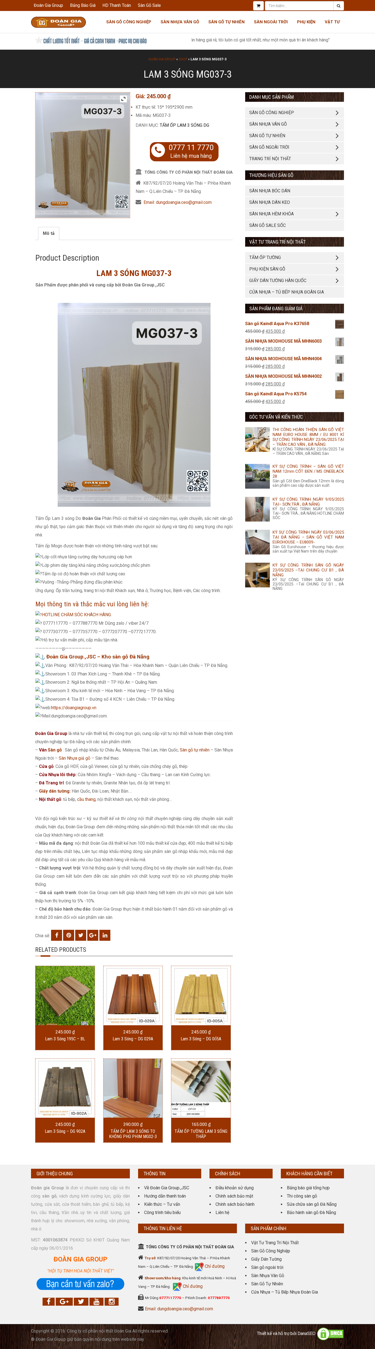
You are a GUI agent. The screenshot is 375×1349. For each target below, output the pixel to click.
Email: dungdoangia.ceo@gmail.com (178, 202)
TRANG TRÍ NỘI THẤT (270, 158)
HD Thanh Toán (116, 5)
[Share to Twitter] (80, 935)
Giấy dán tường (54, 791)
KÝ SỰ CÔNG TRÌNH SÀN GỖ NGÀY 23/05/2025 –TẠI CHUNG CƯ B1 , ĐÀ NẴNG (308, 570)
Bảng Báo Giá (83, 5)
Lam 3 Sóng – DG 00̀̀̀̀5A (201, 1038)
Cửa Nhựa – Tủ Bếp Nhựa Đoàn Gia (286, 292)
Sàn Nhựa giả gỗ (74, 758)
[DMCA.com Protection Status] (330, 1333)
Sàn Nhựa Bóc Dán (269, 190)
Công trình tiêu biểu (162, 1212)
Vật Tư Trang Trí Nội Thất (275, 1242)
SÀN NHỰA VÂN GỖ (268, 124)
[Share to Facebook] (56, 935)
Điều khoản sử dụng (235, 1187)
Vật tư (332, 21)
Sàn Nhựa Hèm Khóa (271, 213)
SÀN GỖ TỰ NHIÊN (267, 135)
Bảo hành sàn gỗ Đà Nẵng (311, 1212)
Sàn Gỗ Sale (149, 5)
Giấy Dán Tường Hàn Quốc (277, 280)
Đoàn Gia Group (48, 5)
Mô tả (49, 233)
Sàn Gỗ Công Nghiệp (128, 21)
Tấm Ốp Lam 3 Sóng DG (184, 125)
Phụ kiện (306, 21)
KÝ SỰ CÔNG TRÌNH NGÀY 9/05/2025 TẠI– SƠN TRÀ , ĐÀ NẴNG (308, 502)
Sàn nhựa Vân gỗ (180, 21)
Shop (183, 59)
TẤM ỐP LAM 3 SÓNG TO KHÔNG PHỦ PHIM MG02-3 (133, 1134)
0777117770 (170, 1298)
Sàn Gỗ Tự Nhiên (226, 21)
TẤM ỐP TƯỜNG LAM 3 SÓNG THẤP (201, 1134)
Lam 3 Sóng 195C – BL (65, 1038)
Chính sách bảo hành (235, 1204)
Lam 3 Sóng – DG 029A (133, 1038)
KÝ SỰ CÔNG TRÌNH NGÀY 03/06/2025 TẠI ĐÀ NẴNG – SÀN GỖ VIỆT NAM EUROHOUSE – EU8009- (308, 537)
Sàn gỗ (55, 750)
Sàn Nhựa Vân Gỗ (267, 1275)
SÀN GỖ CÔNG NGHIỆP (271, 112)
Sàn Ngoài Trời (271, 21)
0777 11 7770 (191, 147)
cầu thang (86, 799)
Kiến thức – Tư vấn (162, 1204)
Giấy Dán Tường (266, 1259)
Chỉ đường (214, 1266)
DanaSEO (306, 1333)
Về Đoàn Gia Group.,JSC (166, 1187)
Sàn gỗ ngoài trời (267, 1267)
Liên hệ (222, 1212)
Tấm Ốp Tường (265, 257)
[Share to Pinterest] (68, 935)
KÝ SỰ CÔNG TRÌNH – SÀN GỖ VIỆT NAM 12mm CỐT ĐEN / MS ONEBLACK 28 (308, 471)
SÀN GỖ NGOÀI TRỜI (269, 147)
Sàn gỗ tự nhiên (194, 750)
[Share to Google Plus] (92, 935)
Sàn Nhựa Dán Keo (269, 202)
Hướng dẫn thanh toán (165, 1196)
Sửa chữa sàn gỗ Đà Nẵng (312, 1204)
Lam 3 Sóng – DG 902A (65, 1131)
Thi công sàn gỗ (302, 1196)
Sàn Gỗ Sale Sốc (267, 225)
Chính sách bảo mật (234, 1196)
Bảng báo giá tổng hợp (308, 1187)
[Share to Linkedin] (104, 935)
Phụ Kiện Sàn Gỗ (267, 269)
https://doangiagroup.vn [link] (73, 707)
